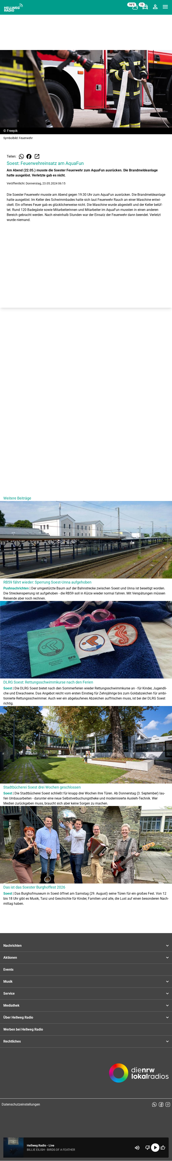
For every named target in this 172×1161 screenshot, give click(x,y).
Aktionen (10, 958)
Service (9, 993)
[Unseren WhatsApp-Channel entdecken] (154, 1104)
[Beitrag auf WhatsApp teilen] (21, 156)
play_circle (155, 1148)
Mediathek (11, 1005)
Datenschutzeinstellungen (21, 1104)
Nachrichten (12, 946)
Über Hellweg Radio (18, 1017)
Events (8, 970)
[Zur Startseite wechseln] (13, 7)
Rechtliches (12, 1041)
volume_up (137, 1148)
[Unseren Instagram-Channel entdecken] (167, 1104)
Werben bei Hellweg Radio (23, 1029)
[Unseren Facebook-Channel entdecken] (161, 1104)
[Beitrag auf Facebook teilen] (28, 156)
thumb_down (147, 1147)
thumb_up (162, 1147)
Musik (8, 981)
